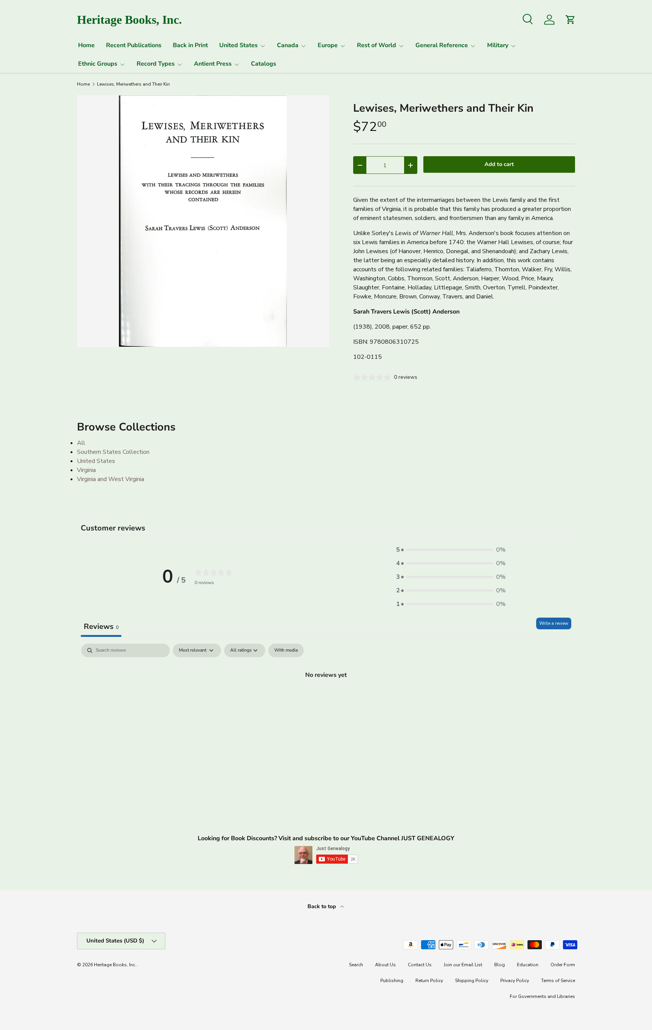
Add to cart (499, 164)
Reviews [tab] (101, 626)
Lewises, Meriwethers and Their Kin (133, 84)
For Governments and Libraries (542, 996)
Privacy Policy (514, 981)
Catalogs (263, 64)
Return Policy (429, 981)
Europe (328, 45)
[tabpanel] (326, 700)
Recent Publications (133, 45)
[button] (451, 549)
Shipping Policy (471, 981)
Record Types (156, 64)
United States (238, 45)
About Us (385, 965)
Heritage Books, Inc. (115, 965)
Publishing (391, 981)
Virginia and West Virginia (110, 479)
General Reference (441, 45)
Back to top (322, 906)
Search (356, 965)
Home (86, 45)
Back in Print (190, 45)
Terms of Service (558, 981)
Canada (287, 45)
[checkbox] (286, 650)
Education (527, 965)
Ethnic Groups (97, 64)
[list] (203, 221)
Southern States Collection (113, 452)
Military (497, 45)
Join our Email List (463, 965)
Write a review (553, 623)
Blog (499, 965)
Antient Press (213, 64)
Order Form (563, 965)
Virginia (86, 470)
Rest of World (376, 45)
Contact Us (420, 965)
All (81, 443)
